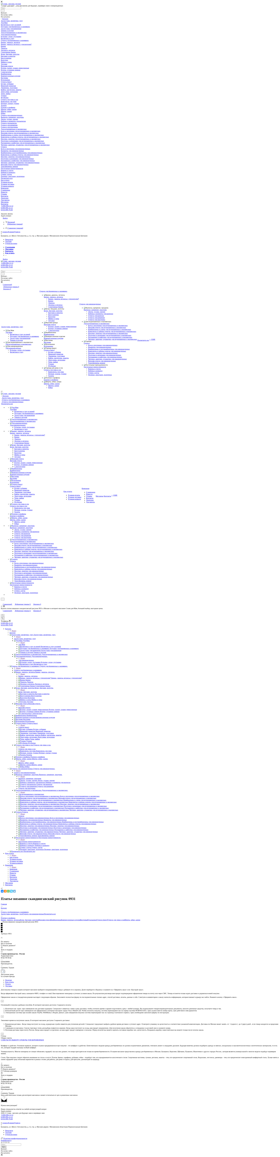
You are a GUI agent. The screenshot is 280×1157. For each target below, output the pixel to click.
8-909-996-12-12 (7, 206)
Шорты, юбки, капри (26, 763)
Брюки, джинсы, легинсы (28, 676)
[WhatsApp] (8, 891)
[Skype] (11, 891)
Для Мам (21, 644)
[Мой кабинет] (2, 602)
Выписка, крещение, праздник (29, 778)
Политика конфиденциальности (15, 1138)
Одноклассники (11, 243)
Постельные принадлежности (29, 841)
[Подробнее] (1, 1063)
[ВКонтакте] (2, 891)
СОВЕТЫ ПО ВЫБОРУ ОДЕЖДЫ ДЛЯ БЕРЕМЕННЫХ (22, 1040)
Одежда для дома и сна (27, 749)
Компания (13, 869)
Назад (14, 631)
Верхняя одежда (24, 708)
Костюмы (83, 920)
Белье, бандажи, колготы (27, 692)
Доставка (8, 986)
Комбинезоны (56, 920)
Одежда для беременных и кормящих (28, 670)
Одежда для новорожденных (24, 773)
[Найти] (2, 10)
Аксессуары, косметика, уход (25, 639)
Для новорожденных (26, 660)
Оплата (8, 984)
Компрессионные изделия (70, 920)
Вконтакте (9, 239)
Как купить (14, 857)
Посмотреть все (50, 914)
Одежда (21, 816)
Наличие (8, 980)
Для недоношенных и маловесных (31, 794)
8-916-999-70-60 (7, 210)
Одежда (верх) (23, 727)
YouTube (8, 241)
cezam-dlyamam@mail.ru (11, 232)
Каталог (13, 633)
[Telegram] (14, 891)
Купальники (92, 920)
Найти (4, 1147)
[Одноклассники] (5, 891)
